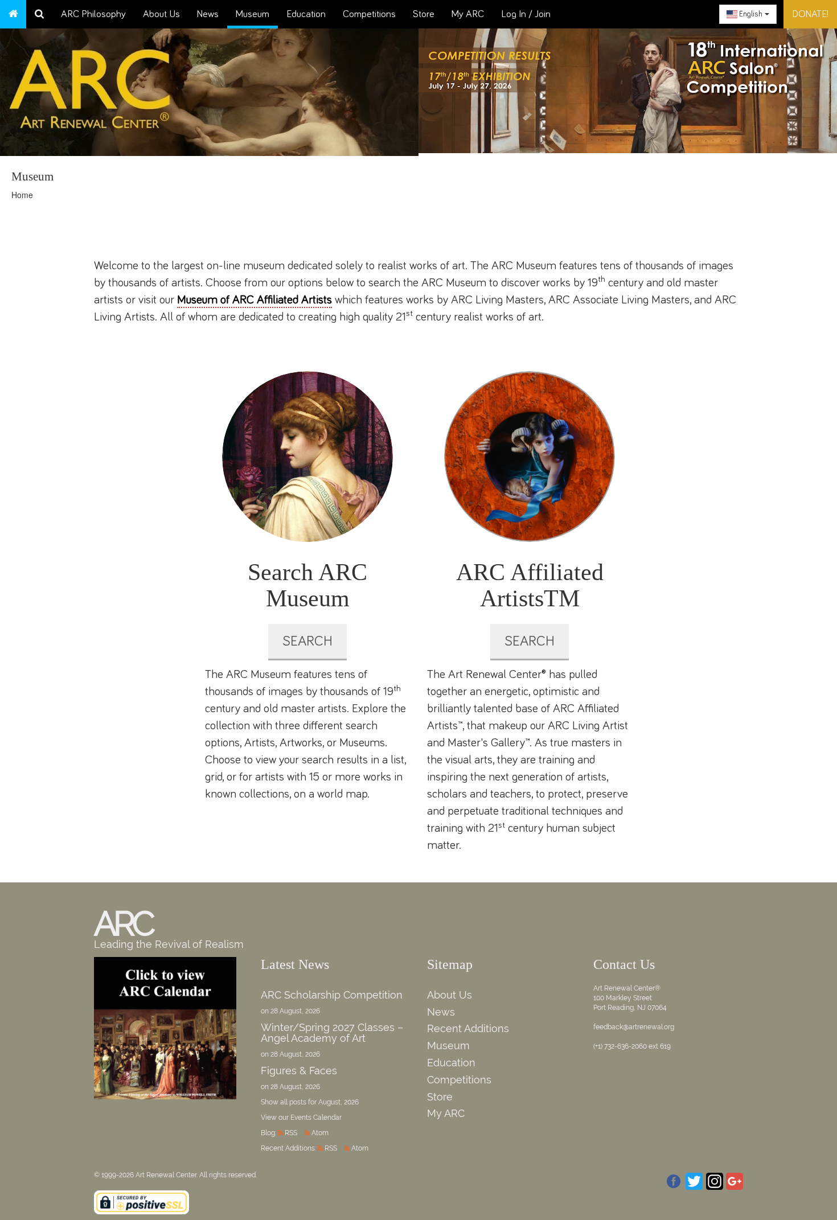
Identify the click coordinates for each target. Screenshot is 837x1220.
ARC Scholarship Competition (332, 995)
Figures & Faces (299, 1071)
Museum (252, 14)
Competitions (369, 14)
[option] (628, 88)
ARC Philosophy (93, 14)
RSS (291, 1133)
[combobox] (748, 14)
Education (306, 14)
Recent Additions (468, 1028)
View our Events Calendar (301, 1118)
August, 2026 (338, 1102)
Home (22, 194)
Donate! (810, 14)
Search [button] (307, 641)
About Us (161, 14)
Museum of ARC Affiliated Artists (254, 300)
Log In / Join (526, 14)
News (208, 14)
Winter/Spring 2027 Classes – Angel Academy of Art (332, 1033)
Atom (320, 1133)
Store (423, 14)
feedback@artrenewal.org (633, 1027)
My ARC (468, 14)
